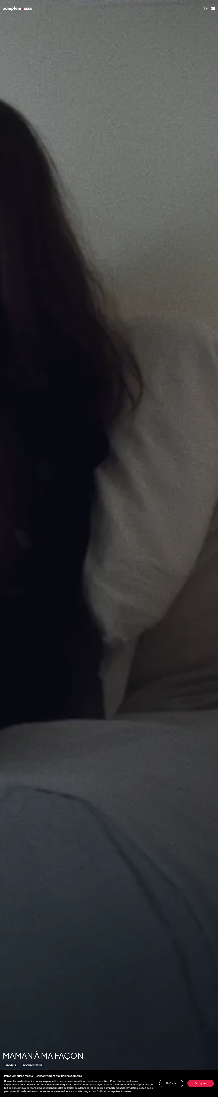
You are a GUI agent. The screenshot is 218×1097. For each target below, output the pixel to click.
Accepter (200, 1083)
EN (206, 8)
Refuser (171, 1083)
